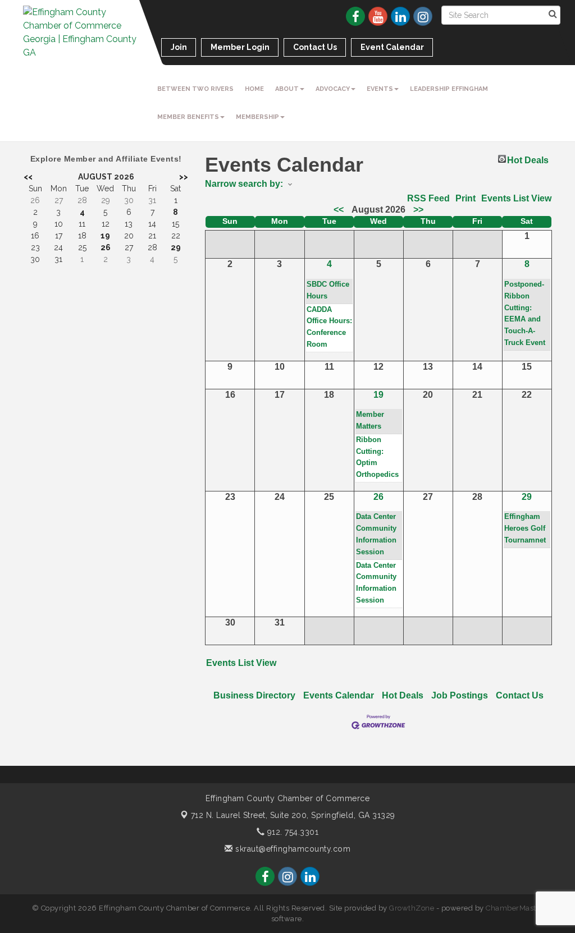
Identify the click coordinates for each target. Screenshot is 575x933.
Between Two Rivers (195, 89)
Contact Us (520, 695)
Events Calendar (338, 695)
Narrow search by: (244, 184)
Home (254, 89)
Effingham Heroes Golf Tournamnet (525, 528)
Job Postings (459, 695)
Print (465, 198)
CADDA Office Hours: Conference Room (329, 326)
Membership (257, 117)
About (287, 89)
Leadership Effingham (449, 89)
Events (380, 89)
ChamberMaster (515, 908)
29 (527, 497)
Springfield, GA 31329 (293, 815)
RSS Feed (428, 198)
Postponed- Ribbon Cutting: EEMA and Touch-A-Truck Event (524, 313)
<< (339, 209)
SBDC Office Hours (328, 290)
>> (418, 209)
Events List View (516, 198)
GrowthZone (411, 908)
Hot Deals (528, 159)
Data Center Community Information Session (376, 533)
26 (378, 497)
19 (378, 394)
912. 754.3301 (291, 832)
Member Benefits (188, 117)
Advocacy (333, 89)
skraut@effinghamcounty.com (291, 848)
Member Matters (370, 420)
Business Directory (254, 695)
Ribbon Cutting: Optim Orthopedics (377, 457)
